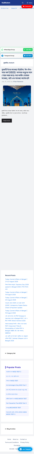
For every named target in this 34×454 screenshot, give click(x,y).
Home (9, 439)
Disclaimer (17, 445)
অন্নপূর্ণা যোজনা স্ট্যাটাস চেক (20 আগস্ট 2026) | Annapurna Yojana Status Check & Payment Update (16, 305)
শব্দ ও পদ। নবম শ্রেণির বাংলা (12, 376)
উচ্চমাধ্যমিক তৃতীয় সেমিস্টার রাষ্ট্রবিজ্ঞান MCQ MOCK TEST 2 (16, 413)
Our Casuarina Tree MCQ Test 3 (16, 403)
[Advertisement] (17, 29)
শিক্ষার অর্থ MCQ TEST (12, 380)
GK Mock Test (4, 8)
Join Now (29, 49)
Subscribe (28, 6)
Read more (6, 120)
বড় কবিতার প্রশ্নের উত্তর (11, 394)
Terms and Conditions (12, 442)
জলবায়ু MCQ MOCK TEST (13, 407)
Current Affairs (24, 8)
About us (15, 439)
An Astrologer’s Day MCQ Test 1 (16, 385)
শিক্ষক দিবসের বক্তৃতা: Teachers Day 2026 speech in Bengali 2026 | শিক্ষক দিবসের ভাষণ (17, 287)
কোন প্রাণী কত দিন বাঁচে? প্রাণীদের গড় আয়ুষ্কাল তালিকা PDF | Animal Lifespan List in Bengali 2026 (16, 338)
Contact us (23, 439)
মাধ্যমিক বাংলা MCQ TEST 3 (13, 371)
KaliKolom (6, 3)
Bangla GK (14, 8)
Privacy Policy (24, 442)
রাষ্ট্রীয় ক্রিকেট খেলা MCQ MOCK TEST (16, 398)
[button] (22, 3)
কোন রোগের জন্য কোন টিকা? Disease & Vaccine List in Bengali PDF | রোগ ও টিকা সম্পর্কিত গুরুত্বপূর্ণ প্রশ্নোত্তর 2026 (16, 318)
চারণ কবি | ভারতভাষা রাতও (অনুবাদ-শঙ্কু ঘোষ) (16, 390)
